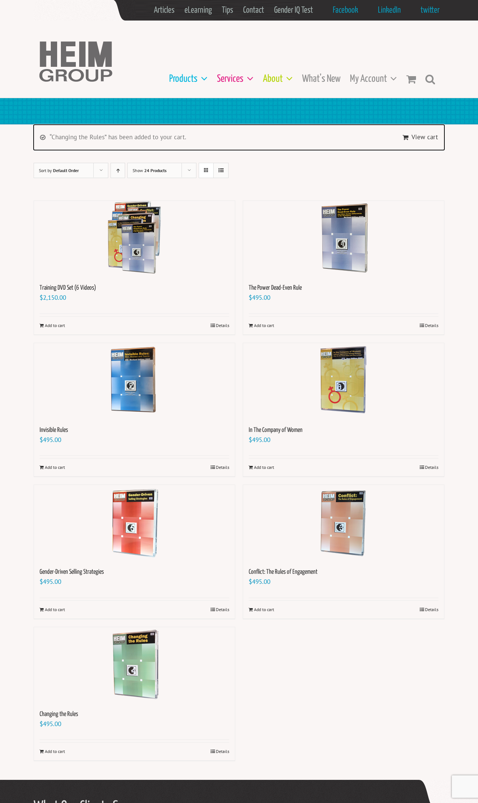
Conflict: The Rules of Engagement (283, 572)
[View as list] (221, 170)
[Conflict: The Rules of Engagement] (343, 522)
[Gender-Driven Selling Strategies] (134, 522)
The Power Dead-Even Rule (275, 288)
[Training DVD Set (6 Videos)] (134, 238)
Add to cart (55, 325)
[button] (430, 78)
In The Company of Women (275, 430)
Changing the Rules (59, 714)
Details (222, 325)
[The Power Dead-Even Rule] (343, 238)
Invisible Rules (54, 430)
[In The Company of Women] (343, 380)
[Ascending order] (118, 170)
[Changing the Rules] (134, 664)
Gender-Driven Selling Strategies (72, 572)
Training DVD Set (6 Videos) (68, 288)
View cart (425, 137)
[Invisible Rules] (134, 380)
